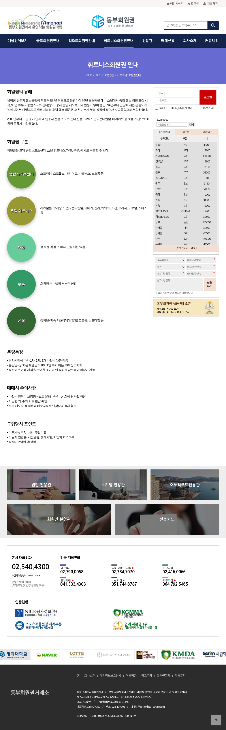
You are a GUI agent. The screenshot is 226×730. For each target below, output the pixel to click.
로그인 (194, 3)
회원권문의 (163, 675)
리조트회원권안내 (81, 40)
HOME (88, 75)
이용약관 (131, 675)
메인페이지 (176, 3)
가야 (157, 150)
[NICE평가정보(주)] (64, 615)
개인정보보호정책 (110, 675)
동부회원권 (113, 22)
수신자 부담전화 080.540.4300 (26, 575)
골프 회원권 (164, 132)
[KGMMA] (162, 615)
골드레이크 (160, 178)
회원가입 (212, 3)
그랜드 (158, 189)
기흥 (157, 200)
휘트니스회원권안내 (119, 40)
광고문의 (146, 675)
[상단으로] (216, 720)
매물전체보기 (18, 40)
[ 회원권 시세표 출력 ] (185, 248)
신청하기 (210, 284)
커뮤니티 (211, 40)
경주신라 (159, 161)
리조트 (186, 132)
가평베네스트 (162, 156)
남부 (157, 222)
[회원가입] (208, 108)
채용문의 (180, 675)
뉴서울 (158, 244)
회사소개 (189, 40)
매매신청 (167, 40)
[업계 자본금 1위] (162, 627)
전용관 (147, 40)
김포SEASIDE (162, 211)
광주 (157, 183)
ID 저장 (162, 108)
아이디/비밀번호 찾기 (181, 108)
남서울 (158, 228)
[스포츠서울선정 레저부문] (64, 627)
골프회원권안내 (48, 40)
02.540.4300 (30, 567)
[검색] (212, 25)
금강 (157, 194)
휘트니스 (207, 132)
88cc (157, 145)
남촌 (157, 239)
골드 (157, 167)
